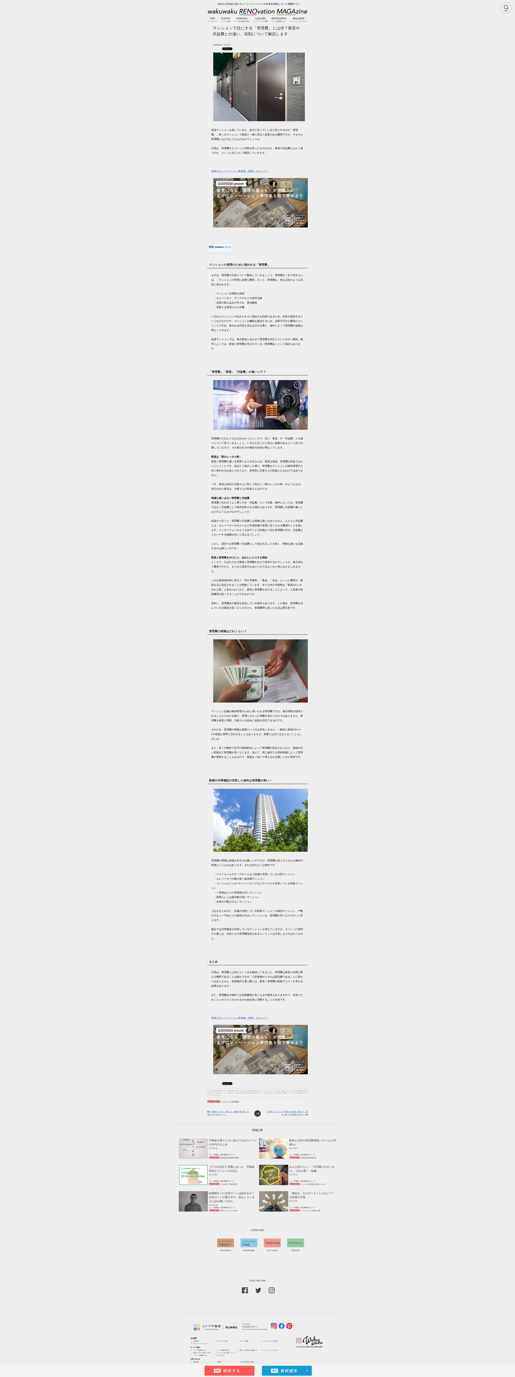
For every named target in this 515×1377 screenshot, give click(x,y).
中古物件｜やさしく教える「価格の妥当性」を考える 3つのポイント (228, 1113)
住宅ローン (224, 1211)
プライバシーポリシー (200, 1343)
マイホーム (226, 1102)
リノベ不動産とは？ (199, 1350)
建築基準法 (224, 1158)
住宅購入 (236, 1102)
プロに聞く (224, 1184)
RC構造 (303, 1158)
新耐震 (231, 1158)
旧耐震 (236, 1158)
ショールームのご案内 (270, 1341)
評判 (235, 1211)
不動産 (231, 1184)
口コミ (231, 1211)
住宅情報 (309, 1158)
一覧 (257, 1113)
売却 (235, 1184)
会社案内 (196, 1341)
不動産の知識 (214, 1101)
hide (228, 247)
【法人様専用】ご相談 (247, 1362)
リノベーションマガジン (271, 1350)
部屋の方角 (316, 1211)
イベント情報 (244, 1341)
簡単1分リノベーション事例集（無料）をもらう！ (240, 171)
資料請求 (196, 1362)
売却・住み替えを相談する (248, 1350)
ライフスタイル (306, 1211)
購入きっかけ (321, 1184)
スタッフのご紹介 (222, 1341)
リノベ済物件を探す (223, 1350)
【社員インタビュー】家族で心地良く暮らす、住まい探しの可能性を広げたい (287, 1113)
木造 (315, 1158)
